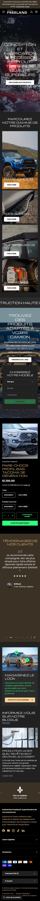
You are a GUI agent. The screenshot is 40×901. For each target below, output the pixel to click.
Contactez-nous (22, 6)
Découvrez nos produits (20, 82)
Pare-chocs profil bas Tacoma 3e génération (15, 470)
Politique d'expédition (23, 893)
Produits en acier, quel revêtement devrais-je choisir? (18, 753)
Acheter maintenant (20, 523)
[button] (36, 11)
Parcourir (11, 185)
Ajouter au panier (27, 515)
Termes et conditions (29, 895)
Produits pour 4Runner (18, 700)
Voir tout (6, 723)
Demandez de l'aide (20, 360)
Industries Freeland (9, 461)
